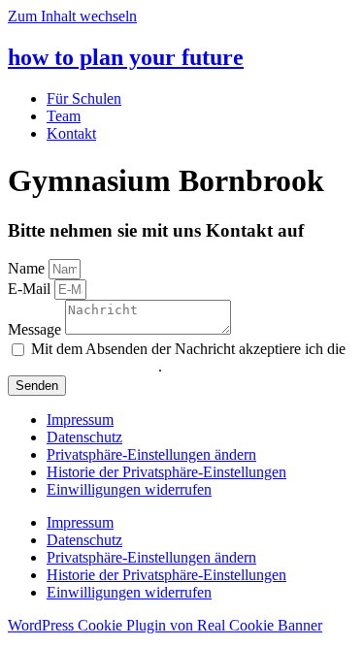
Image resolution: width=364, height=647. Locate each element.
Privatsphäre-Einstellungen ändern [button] (151, 454)
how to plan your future (126, 57)
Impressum (80, 419)
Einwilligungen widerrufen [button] (129, 489)
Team (64, 116)
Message (36, 329)
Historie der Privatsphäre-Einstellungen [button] (166, 472)
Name (28, 268)
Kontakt (71, 133)
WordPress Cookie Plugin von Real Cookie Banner (165, 625)
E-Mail (31, 288)
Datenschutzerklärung (91, 366)
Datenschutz (84, 437)
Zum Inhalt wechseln (72, 16)
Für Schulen (84, 98)
